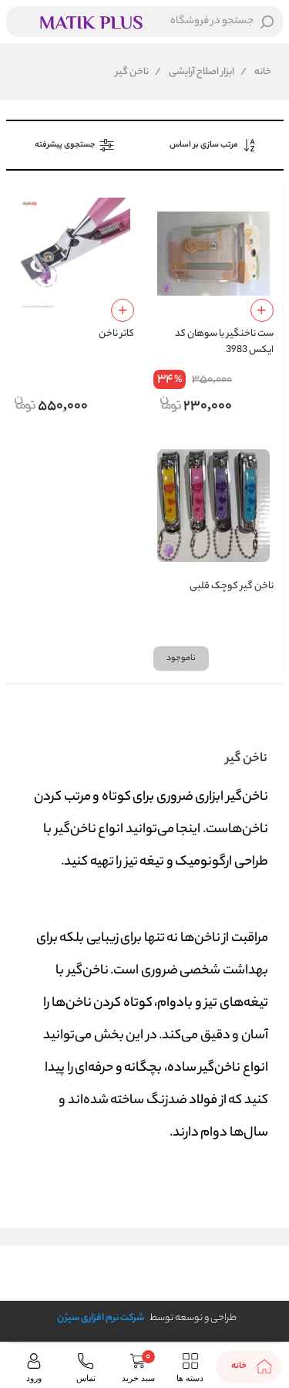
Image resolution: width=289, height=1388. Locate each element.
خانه (255, 72)
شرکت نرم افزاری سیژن (100, 1318)
